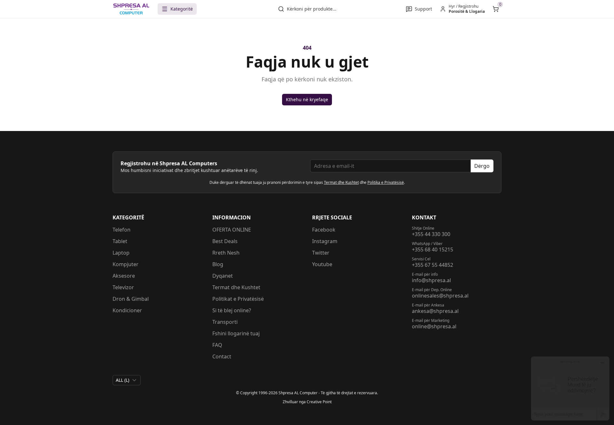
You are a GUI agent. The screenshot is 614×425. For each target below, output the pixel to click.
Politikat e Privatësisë (238, 298)
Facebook (323, 229)
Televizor (123, 287)
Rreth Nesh (226, 252)
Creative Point (319, 402)
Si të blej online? (231, 310)
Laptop (121, 252)
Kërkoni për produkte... (311, 9)
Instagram (324, 241)
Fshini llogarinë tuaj (236, 333)
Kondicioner (127, 310)
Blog (217, 264)
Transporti (225, 321)
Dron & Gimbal (131, 298)
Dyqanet (222, 275)
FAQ (217, 344)
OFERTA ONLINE (231, 229)
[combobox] (127, 380)
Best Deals (225, 241)
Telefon (121, 229)
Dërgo (482, 165)
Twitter (320, 252)
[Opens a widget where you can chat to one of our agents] (570, 388)
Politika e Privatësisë (385, 182)
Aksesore (124, 275)
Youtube (322, 264)
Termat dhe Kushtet (341, 182)
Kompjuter (125, 264)
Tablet (120, 241)
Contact (221, 356)
